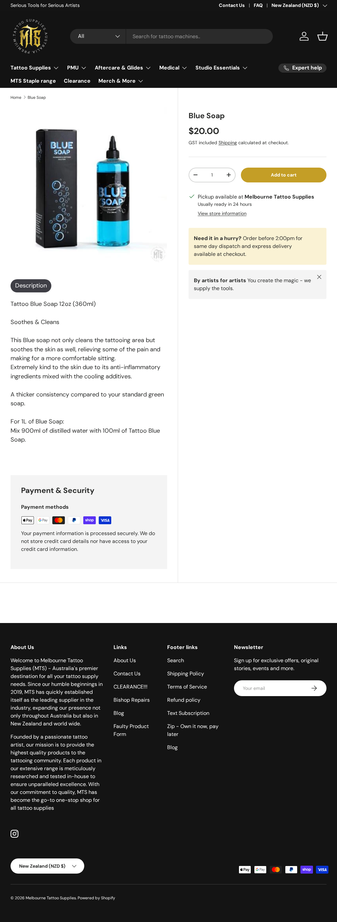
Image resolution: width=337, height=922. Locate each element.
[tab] (31, 285)
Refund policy (183, 699)
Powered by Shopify (96, 898)
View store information (222, 213)
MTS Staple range (33, 80)
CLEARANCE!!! (130, 686)
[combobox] (171, 36)
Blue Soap (37, 97)
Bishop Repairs (132, 699)
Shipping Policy (185, 673)
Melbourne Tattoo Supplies (51, 898)
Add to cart (284, 175)
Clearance (77, 80)
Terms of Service (187, 686)
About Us (125, 660)
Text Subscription (188, 713)
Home (16, 97)
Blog (119, 713)
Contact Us (232, 5)
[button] (322, 36)
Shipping (228, 143)
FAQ (258, 5)
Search (175, 660)
